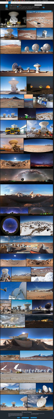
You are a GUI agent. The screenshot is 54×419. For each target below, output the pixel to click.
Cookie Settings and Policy (34, 417)
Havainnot (29, 2)
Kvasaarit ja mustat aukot (13, 8)
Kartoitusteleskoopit (29, 8)
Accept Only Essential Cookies (25, 417)
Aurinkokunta (18, 8)
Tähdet (25, 8)
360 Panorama (14, 6)
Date (43, 8)
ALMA (17, 6)
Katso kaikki (11, 6)
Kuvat (9, 2)
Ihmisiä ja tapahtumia (30, 7)
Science (44, 0)
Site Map (40, 0)
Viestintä (36, 2)
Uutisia (14, 2)
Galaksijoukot (14, 7)
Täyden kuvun (38, 6)
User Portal (46, 0)
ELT (26, 6)
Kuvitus (18, 7)
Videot (12, 2)
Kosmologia (24, 6)
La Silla (20, 7)
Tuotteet (39, 2)
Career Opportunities (48, 2)
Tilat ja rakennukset (36, 7)
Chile (21, 6)
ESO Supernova (29, 6)
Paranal (26, 7)
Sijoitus (43, 7)
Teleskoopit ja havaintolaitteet (23, 2)
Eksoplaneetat (34, 6)
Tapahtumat (32, 2)
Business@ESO (42, 2)
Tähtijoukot (22, 8)
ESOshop (17, 2)
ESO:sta (7, 2)
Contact (37, 0)
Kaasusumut (23, 7)
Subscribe (35, 0)
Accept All (18, 417)
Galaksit (11, 7)
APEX (19, 6)
